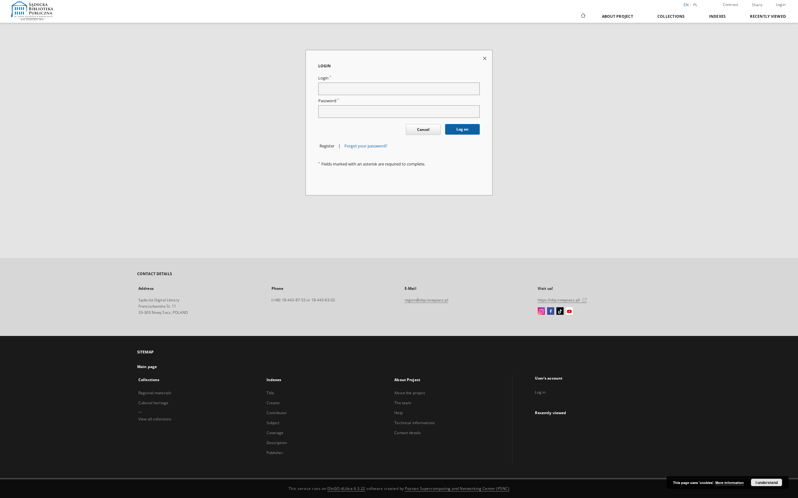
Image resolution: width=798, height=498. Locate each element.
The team (402, 402)
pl (695, 5)
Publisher (275, 452)
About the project (409, 392)
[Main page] (583, 16)
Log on (462, 129)
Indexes (717, 16)
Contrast (730, 4)
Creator (273, 402)
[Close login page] (485, 58)
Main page (147, 366)
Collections (671, 16)
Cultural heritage (153, 402)
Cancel (423, 129)
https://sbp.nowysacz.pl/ (559, 300)
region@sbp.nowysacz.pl (426, 300)
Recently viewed (768, 16)
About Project (617, 16)
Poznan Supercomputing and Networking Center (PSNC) (457, 488)
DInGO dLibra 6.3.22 (346, 488)
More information (729, 482)
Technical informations (414, 422)
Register (327, 146)
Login (781, 4)
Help (398, 412)
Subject (273, 422)
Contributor (277, 412)
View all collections (154, 419)
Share (757, 4)
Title (270, 392)
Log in (540, 392)
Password (328, 100)
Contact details (407, 432)
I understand (767, 482)
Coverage (275, 432)
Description (277, 442)
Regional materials (154, 392)
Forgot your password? (365, 146)
